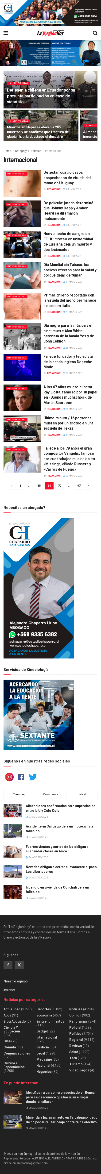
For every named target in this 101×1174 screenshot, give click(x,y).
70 (59, 485)
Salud (73, 1052)
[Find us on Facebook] (8, 965)
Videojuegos (79, 1070)
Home (7, 151)
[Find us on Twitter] (19, 965)
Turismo (76, 1064)
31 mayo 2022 (73, 282)
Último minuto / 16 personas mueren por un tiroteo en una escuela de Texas (68, 423)
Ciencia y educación (12, 1029)
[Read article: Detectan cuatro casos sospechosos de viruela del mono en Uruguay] (22, 183)
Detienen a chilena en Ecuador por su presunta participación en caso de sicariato (41, 96)
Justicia (42, 1047)
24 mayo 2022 (73, 435)
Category (21, 151)
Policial (75, 1027)
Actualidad (12, 1009)
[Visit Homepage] (50, 33)
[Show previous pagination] (11, 485)
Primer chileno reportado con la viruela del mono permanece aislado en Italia (69, 300)
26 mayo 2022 (73, 347)
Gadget (42, 1031)
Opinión (75, 1015)
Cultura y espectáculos (14, 1065)
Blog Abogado (15, 1021)
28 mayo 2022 (73, 312)
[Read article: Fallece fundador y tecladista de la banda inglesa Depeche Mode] (22, 367)
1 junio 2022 (73, 225)
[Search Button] (95, 33)
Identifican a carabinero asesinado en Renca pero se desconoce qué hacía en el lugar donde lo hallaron (60, 1097)
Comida (10, 1047)
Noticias (36, 151)
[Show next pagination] (88, 485)
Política (75, 1033)
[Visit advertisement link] (50, 13)
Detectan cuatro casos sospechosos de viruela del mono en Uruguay (67, 177)
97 (79, 485)
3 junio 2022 (73, 189)
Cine (7, 1041)
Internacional (18, 83)
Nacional (43, 1065)
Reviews (75, 1046)
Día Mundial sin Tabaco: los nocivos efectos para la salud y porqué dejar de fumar (70, 269)
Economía (44, 1015)
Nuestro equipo (16, 981)
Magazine (44, 1059)
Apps (7, 1015)
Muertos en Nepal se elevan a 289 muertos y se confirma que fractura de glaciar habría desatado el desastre (38, 132)
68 (39, 485)
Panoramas (78, 1021)
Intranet (9, 990)
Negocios (44, 1072)
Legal (40, 1053)
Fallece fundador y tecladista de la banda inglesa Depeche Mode (68, 361)
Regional (76, 1040)
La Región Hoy (23, 1153)
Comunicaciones (17, 1053)
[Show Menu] (6, 33)
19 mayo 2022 (73, 475)
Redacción (54, 189)
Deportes (43, 1009)
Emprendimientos (50, 1021)
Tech (73, 1058)
